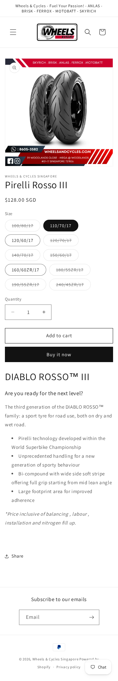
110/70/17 (60, 226)
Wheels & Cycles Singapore (55, 659)
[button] (13, 32)
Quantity (13, 299)
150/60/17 (64, 256)
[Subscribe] (92, 617)
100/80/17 (26, 226)
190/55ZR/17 (29, 285)
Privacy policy (68, 667)
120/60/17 (22, 240)
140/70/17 (26, 256)
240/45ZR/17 (73, 285)
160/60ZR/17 (25, 270)
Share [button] (17, 556)
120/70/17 (64, 241)
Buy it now (59, 354)
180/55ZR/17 (73, 271)
